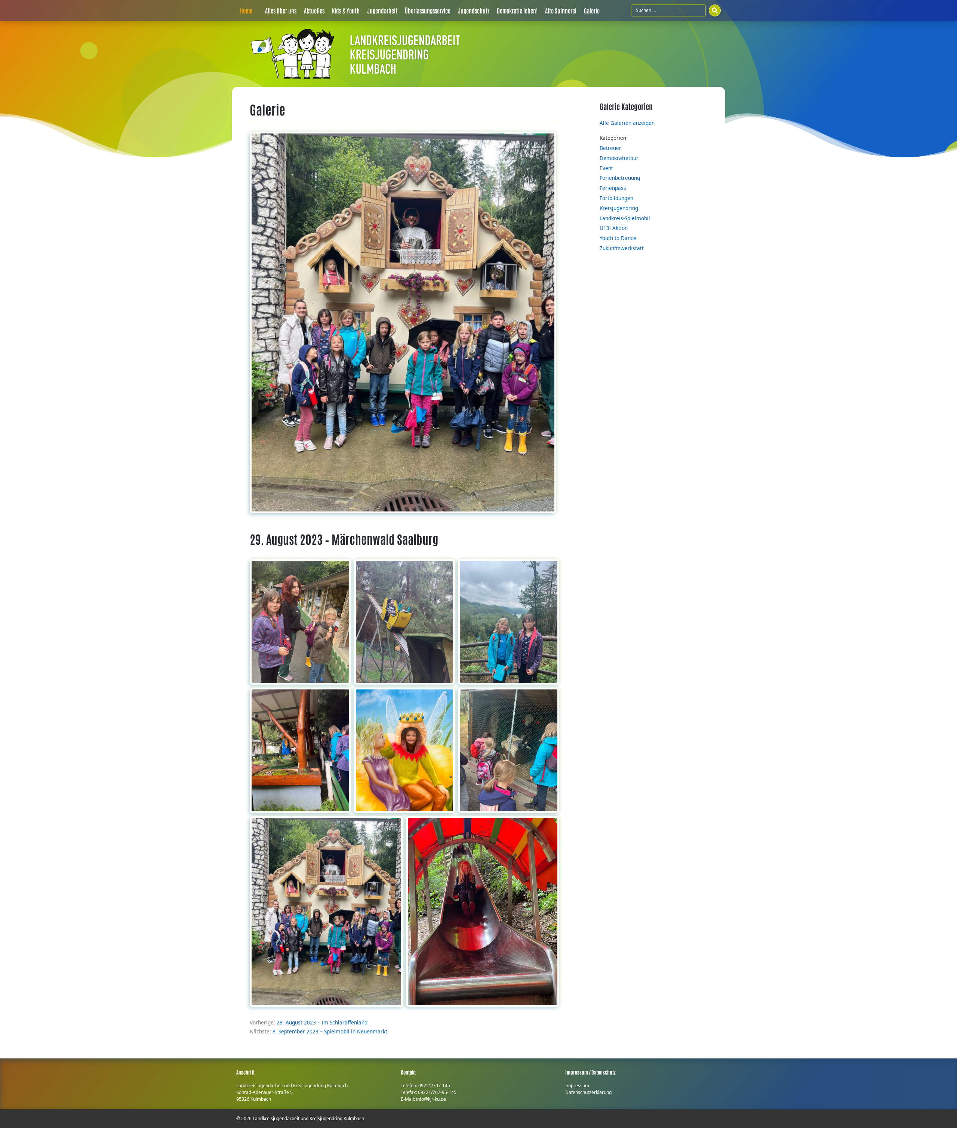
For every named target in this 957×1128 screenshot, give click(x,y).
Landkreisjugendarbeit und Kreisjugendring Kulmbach (308, 1118)
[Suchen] (715, 10)
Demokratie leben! (517, 10)
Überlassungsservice (427, 10)
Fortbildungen (616, 198)
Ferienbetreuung (620, 177)
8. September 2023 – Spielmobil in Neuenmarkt (330, 1031)
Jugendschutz (473, 10)
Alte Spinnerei (560, 10)
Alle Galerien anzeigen (627, 122)
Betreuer (610, 147)
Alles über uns (280, 10)
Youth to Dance (618, 238)
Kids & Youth (346, 10)
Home (246, 10)
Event (606, 168)
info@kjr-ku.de (431, 1099)
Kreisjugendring (619, 208)
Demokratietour (619, 158)
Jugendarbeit (382, 10)
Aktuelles (314, 10)
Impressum (577, 1085)
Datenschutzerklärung (588, 1092)
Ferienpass (613, 187)
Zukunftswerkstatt (622, 248)
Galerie (592, 10)
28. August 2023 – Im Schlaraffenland (322, 1022)
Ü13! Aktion (614, 227)
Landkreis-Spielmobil (625, 218)
